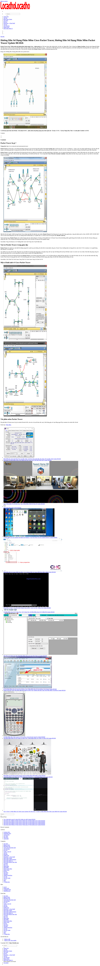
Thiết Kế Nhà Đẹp (8, 875)
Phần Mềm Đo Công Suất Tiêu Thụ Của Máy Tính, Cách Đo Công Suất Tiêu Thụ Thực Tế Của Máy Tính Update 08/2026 (32, 459)
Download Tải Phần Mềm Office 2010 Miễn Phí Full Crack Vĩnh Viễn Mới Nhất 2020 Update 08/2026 (27, 460)
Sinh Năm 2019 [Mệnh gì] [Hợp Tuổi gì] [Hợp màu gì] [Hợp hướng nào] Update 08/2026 (24, 823)
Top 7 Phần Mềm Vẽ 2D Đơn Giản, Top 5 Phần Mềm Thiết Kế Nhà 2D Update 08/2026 (24, 504)
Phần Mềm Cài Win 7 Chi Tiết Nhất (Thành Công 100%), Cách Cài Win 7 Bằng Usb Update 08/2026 (27, 608)
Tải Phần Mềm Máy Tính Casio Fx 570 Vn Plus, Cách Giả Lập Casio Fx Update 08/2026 (24, 737)
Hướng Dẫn (6, 855)
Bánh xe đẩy (7, 939)
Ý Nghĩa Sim (7, 882)
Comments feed (7, 889)
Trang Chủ (6, 16)
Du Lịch (5, 850)
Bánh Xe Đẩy (7, 845)
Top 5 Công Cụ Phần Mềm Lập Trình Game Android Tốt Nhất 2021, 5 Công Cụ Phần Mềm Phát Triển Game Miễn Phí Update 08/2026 (35, 811)
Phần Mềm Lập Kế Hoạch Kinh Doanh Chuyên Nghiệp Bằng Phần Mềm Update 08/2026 (24, 775)
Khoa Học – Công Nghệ (9, 23)
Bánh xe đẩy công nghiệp (10, 940)
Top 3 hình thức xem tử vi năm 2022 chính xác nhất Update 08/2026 (19, 819)
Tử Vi (5, 879)
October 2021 (7, 832)
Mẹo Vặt (6, 864)
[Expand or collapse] (1, 137)
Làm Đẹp (6, 863)
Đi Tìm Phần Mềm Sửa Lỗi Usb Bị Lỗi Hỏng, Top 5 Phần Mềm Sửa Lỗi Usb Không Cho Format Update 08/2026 (30, 689)
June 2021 (6, 837)
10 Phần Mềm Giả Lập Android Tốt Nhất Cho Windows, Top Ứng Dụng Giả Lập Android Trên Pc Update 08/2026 (30, 537)
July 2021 (6, 836)
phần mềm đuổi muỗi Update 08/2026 (12, 507)
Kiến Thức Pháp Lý (8, 28)
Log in (5, 887)
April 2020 (6, 838)
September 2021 (7, 833)
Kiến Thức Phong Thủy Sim (10, 862)
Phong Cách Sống (8, 868)
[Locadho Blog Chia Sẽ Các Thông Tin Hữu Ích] (15, 8)
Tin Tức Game (7, 878)
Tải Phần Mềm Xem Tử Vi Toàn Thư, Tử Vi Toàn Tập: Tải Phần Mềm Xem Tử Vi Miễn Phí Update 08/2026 (29, 612)
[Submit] (4, 947)
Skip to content (4, 1)
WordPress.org (7, 891)
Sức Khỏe (6, 872)
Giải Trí (5, 24)
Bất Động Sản (7, 846)
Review (5, 22)
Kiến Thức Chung (8, 19)
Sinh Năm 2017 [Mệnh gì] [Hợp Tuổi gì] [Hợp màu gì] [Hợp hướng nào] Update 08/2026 (24, 820)
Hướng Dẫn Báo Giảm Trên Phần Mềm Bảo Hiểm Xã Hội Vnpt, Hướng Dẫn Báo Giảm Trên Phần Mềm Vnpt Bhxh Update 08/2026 (35, 690)
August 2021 (7, 834)
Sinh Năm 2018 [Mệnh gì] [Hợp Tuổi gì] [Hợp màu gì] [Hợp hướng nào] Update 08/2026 (24, 822)
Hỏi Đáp (6, 854)
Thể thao (6, 874)
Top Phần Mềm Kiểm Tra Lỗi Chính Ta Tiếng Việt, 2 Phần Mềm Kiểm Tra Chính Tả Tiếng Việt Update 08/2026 (30, 738)
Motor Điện (6, 866)
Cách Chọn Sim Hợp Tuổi (10, 847)
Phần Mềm (2, 36)
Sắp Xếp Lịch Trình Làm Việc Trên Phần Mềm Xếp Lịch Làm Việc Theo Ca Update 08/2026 (25, 655)
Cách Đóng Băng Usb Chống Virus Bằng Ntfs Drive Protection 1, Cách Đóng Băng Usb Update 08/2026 (28, 777)
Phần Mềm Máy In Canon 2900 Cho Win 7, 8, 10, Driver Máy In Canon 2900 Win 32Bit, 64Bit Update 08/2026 (30, 572)
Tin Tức (5, 18)
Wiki (5, 880)
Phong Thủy (6, 27)
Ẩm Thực (6, 20)
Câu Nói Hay (7, 26)
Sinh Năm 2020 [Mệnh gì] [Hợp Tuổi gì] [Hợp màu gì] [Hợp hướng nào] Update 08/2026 (24, 824)
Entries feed (6, 888)
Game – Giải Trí (7, 851)
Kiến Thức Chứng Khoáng (10, 859)
